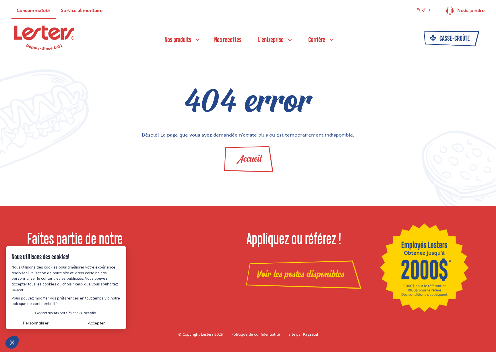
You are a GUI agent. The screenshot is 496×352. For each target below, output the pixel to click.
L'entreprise (271, 40)
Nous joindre (471, 10)
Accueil (249, 159)
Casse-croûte (454, 39)
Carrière (316, 40)
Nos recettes (227, 40)
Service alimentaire (82, 10)
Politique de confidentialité (255, 334)
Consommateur (34, 10)
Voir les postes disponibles (300, 274)
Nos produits (177, 40)
